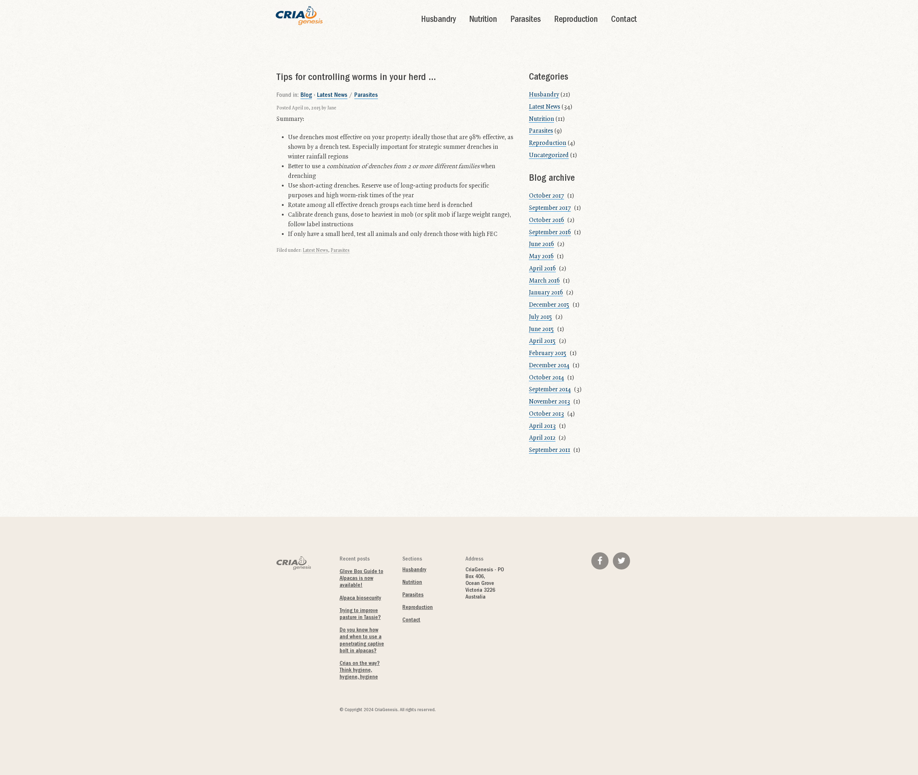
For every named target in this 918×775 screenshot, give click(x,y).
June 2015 (541, 329)
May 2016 (541, 256)
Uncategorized (549, 155)
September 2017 (550, 208)
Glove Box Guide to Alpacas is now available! (361, 579)
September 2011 (549, 450)
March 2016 (544, 280)
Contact (624, 20)
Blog (306, 96)
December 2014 (549, 365)
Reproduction (576, 20)
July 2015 (540, 317)
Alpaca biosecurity (360, 598)
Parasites (525, 20)
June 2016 (541, 244)
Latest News (332, 96)
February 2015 (548, 353)
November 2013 (549, 401)
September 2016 (550, 232)
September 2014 (550, 389)
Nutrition (483, 20)
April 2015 (542, 341)
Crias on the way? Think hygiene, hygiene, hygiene (360, 670)
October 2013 (546, 413)
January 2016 (546, 292)
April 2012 (542, 437)
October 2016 (546, 220)
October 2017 (546, 195)
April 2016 (542, 268)
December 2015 (549, 304)
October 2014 (546, 377)
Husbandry (438, 20)
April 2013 (542, 426)
